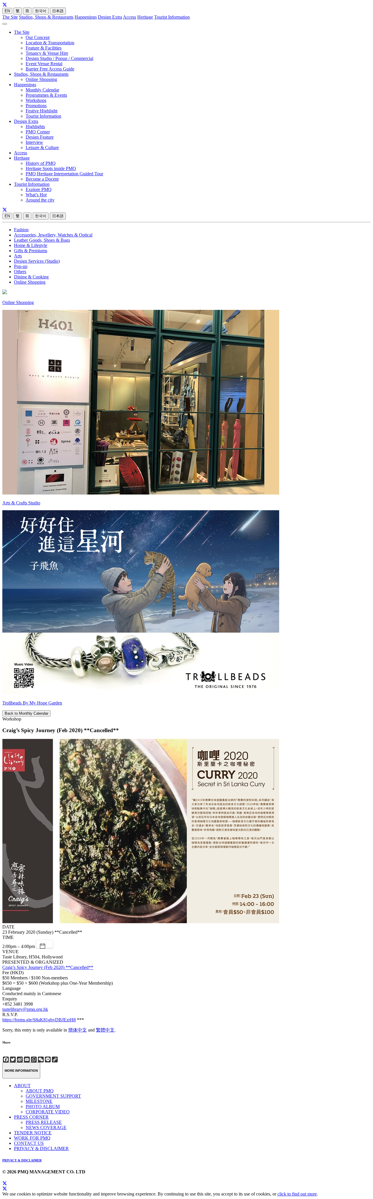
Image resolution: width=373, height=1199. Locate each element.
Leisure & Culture (42, 147)
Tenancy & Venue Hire (47, 53)
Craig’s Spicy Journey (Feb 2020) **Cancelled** (47, 967)
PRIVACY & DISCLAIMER (41, 1148)
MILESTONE (39, 1101)
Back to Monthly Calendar (26, 713)
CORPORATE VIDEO (48, 1111)
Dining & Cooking (31, 276)
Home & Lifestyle (30, 245)
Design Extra (110, 17)
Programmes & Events (46, 95)
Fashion (21, 229)
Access (129, 17)
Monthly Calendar (42, 89)
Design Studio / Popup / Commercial (59, 58)
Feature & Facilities (43, 47)
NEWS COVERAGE (46, 1127)
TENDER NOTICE (33, 1132)
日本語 (58, 11)
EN (7, 11)
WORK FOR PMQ (32, 1138)
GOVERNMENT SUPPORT (53, 1096)
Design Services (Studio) (37, 261)
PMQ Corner (38, 131)
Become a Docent (42, 178)
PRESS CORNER (31, 1117)
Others (20, 271)
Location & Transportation (50, 42)
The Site (10, 17)
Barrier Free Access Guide (50, 68)
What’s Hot (36, 194)
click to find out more (297, 1193)
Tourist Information (172, 17)
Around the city (40, 199)
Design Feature (40, 137)
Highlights (35, 126)
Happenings (86, 17)
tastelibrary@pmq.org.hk (25, 1009)
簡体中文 (77, 1029)
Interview (34, 142)
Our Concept (38, 37)
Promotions (36, 105)
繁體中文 (105, 1029)
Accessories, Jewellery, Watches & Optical (53, 234)
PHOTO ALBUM (43, 1106)
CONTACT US (29, 1143)
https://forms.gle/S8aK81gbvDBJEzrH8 (39, 1019)
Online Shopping (41, 79)
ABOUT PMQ (40, 1090)
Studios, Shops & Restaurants (46, 17)
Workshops (36, 100)
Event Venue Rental (44, 63)
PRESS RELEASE (44, 1122)
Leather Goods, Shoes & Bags (42, 240)
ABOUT (22, 1085)
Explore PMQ (39, 189)
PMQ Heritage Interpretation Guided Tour (64, 173)
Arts (18, 255)
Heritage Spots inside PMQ (51, 168)
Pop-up (20, 266)
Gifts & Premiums (30, 250)
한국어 (40, 11)
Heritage (145, 17)
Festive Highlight (41, 110)
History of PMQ (41, 163)
